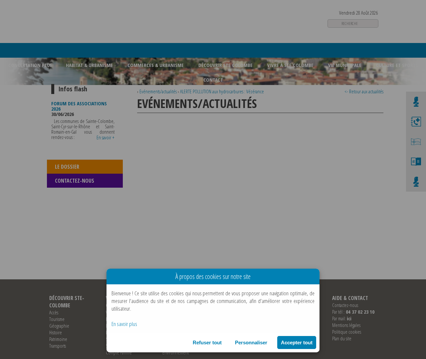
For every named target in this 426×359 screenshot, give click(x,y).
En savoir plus (124, 324)
